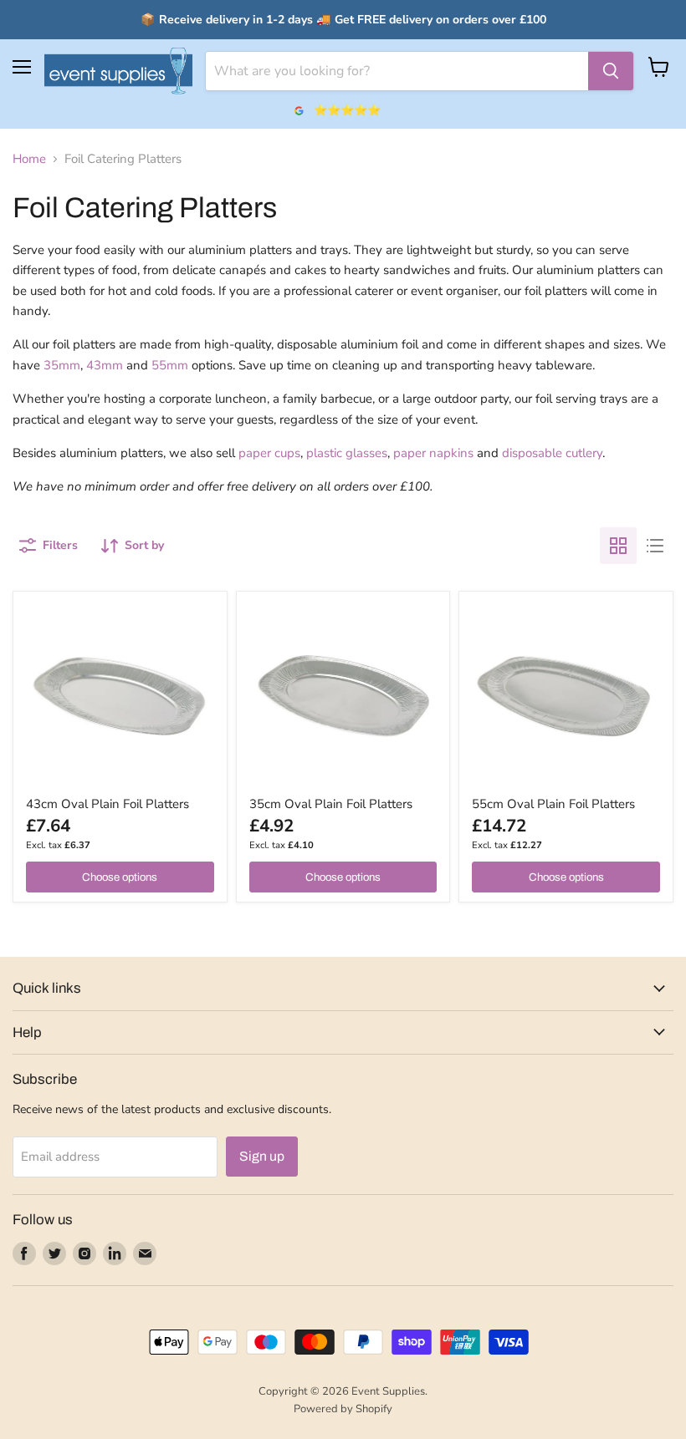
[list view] (655, 545)
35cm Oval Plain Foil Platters (330, 804)
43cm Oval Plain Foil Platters (107, 804)
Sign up (261, 1156)
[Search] (610, 71)
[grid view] (618, 545)
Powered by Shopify (343, 1408)
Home (29, 159)
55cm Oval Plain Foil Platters (553, 804)
